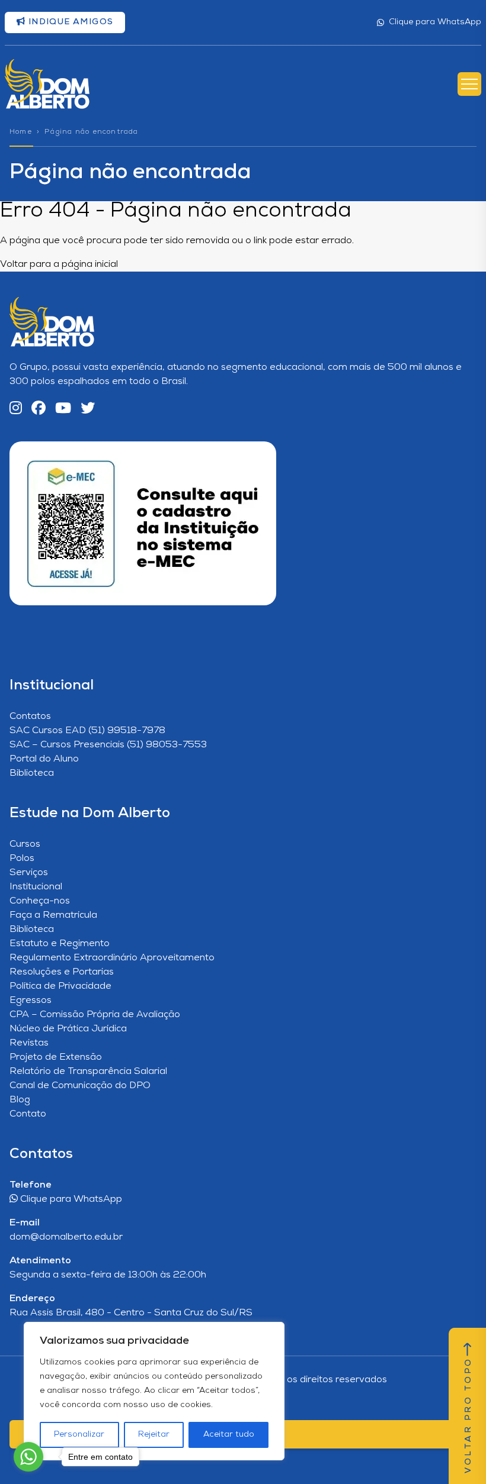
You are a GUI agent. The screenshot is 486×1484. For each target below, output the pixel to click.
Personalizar (79, 1434)
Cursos (24, 844)
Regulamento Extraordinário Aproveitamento (112, 958)
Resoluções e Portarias (61, 972)
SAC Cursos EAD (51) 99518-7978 (87, 730)
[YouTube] (63, 409)
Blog (19, 1100)
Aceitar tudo (228, 1434)
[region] (154, 1391)
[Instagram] (15, 409)
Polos (21, 858)
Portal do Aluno (44, 759)
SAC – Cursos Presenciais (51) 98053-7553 (108, 745)
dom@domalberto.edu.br (66, 1237)
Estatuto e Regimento (59, 944)
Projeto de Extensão (55, 1057)
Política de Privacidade (60, 986)
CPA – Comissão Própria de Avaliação (94, 1015)
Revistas (29, 1043)
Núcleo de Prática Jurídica (68, 1029)
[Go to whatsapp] (28, 1457)
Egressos (30, 1000)
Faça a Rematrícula (53, 915)
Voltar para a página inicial (59, 264)
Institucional (35, 887)
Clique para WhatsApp (435, 22)
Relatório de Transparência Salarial (88, 1071)
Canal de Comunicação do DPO (80, 1086)
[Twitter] (88, 409)
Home (20, 132)
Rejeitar (154, 1434)
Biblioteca (31, 773)
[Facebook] (38, 409)
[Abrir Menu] (469, 84)
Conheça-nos (39, 901)
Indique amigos (69, 22)
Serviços (28, 873)
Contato (27, 1114)
